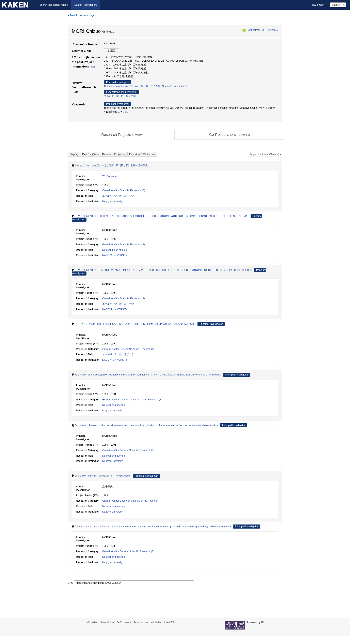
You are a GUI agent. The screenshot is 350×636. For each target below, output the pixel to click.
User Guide (107, 622)
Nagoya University (112, 201)
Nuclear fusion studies (174, 86)
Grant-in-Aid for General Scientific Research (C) (128, 349)
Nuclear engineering (115, 86)
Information (92, 622)
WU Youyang (109, 176)
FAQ (119, 622)
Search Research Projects (53, 4)
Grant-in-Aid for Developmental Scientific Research (130, 500)
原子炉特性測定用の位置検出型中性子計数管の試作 (103, 475)
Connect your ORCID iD (259, 30)
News (128, 622)
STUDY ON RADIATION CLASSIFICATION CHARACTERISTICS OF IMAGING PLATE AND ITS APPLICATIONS (135, 324)
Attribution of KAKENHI (163, 622)
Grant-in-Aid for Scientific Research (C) (123, 190)
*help (275, 30)
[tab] (122, 135)
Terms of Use (141, 622)
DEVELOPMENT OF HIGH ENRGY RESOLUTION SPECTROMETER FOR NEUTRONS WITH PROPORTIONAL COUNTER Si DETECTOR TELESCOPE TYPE (162, 216)
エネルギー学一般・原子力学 (144, 86)
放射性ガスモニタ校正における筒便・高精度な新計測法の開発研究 (111, 165)
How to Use (317, 4)
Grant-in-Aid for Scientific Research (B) (123, 244)
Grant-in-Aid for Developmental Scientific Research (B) (132, 399)
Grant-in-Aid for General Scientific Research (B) (128, 450)
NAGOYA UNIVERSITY (114, 255)
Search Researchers (85, 4)
